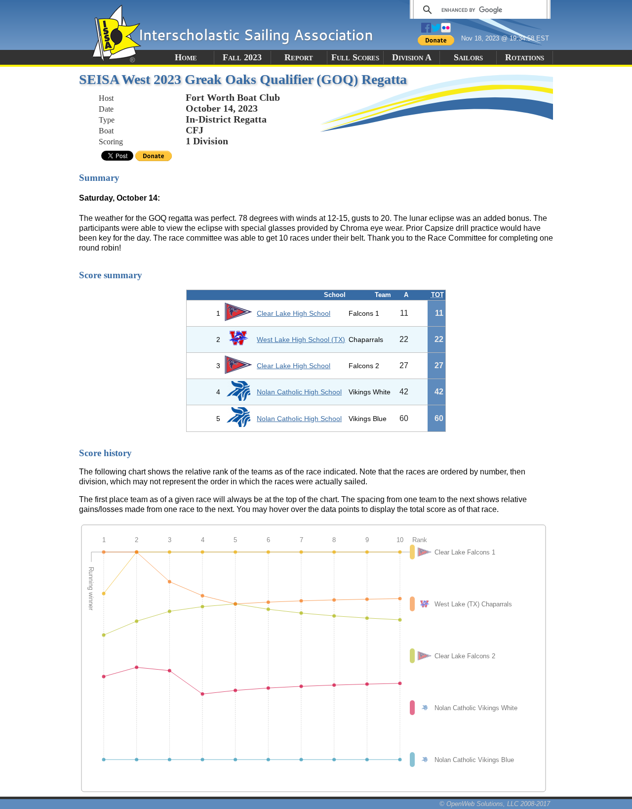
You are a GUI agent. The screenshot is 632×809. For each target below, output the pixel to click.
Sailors (468, 57)
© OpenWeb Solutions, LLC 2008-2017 (494, 804)
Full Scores (355, 57)
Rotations (524, 57)
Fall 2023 (242, 57)
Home (186, 57)
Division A (412, 57)
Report (298, 57)
